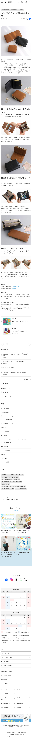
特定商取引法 (20, 703)
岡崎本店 (3, 427)
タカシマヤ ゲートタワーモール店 (9, 423)
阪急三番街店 (4, 458)
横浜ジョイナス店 (5, 446)
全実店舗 (14, 288)
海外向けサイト (5, 707)
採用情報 (19, 707)
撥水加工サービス (5, 661)
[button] (22, 2)
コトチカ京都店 (5, 431)
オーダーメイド (5, 653)
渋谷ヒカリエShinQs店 (7, 416)
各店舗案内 (4, 680)
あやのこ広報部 (5, 408)
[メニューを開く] (2, 1)
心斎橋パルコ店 (5, 412)
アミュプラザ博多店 (6, 450)
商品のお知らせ (9, 498)
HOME (2, 498)
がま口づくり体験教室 (6, 665)
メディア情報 (4, 684)
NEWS (18, 694)
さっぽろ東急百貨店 (6, 443)
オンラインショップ (17, 286)
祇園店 (3, 454)
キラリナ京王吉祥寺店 (6, 420)
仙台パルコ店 (4, 435)
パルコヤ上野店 (5, 462)
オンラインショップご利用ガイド (6, 698)
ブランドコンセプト (6, 676)
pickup (16, 489)
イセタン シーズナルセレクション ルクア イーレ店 (13, 439)
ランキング (4, 690)
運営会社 (19, 698)
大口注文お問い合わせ (6, 657)
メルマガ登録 (4, 694)
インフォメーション (22, 690)
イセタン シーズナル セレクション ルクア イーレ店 (13, 486)
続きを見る (27, 379)
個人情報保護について (6, 703)
